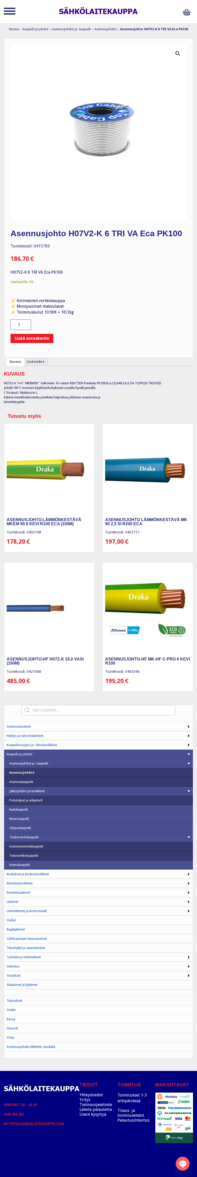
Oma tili (12, 1028)
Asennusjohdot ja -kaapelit (71, 29)
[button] (177, 53)
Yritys (11, 1037)
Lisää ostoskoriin (32, 338)
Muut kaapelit (19, 819)
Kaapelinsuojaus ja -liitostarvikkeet (32, 745)
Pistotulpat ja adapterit (26, 800)
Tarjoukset (14, 1001)
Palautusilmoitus (133, 1120)
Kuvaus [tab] (15, 362)
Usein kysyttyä (93, 1114)
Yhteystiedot (91, 1094)
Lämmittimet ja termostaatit (27, 911)
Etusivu (14, 29)
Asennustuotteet (19, 726)
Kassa (11, 1019)
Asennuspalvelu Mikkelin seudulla (31, 1047)
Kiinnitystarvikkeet (20, 883)
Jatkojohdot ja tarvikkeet (27, 791)
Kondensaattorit (18, 892)
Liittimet (12, 902)
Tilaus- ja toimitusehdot (130, 1113)
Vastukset (14, 975)
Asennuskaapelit (21, 782)
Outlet (11, 920)
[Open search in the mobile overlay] (98, 710)
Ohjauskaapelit (20, 828)
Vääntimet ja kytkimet (22, 985)
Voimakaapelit (19, 865)
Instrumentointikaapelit (26, 846)
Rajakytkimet (16, 929)
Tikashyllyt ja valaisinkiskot (26, 948)
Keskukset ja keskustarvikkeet (28, 874)
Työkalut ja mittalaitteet (24, 957)
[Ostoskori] (188, 12)
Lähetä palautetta (96, 1109)
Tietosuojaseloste (96, 1104)
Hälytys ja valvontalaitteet (25, 736)
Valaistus (13, 966)
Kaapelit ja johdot (35, 29)
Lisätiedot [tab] (35, 362)
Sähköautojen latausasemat (27, 939)
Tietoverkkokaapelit (23, 856)
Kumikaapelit (18, 809)
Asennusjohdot (105, 29)
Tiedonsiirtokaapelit (24, 837)
